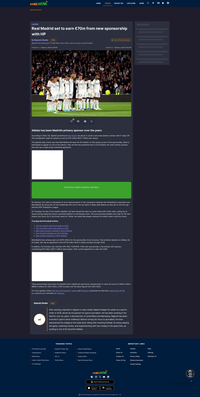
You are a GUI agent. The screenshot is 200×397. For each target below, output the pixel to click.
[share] (91, 121)
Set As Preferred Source (122, 40)
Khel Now (55, 291)
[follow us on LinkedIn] (108, 377)
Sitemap (150, 352)
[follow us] (84, 121)
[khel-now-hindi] (158, 3)
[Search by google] (148, 3)
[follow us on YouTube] (104, 377)
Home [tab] (98, 3)
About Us (119, 352)
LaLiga (35, 24)
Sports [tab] (108, 3)
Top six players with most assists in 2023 (52, 228)
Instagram (85, 291)
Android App (114, 291)
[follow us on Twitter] (100, 377)
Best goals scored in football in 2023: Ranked (54, 231)
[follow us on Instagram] (96, 377)
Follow (53, 40)
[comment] (78, 121)
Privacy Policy (135, 356)
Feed (149, 349)
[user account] (168, 3)
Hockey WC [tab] (118, 3)
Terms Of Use (121, 360)
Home (118, 349)
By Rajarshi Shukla (40, 40)
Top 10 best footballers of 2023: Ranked (52, 233)
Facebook (66, 291)
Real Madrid (72, 136)
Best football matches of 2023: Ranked (51, 236)
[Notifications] (163, 3)
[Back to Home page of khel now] (39, 3)
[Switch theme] (153, 3)
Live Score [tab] (131, 3)
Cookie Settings (135, 364)
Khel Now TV (152, 356)
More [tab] (142, 3)
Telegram (60, 293)
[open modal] (190, 373)
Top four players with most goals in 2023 (52, 226)
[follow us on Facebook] (92, 377)
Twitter (74, 291)
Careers (133, 349)
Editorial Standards (136, 360)
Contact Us (120, 356)
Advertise (133, 352)
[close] (191, 381)
